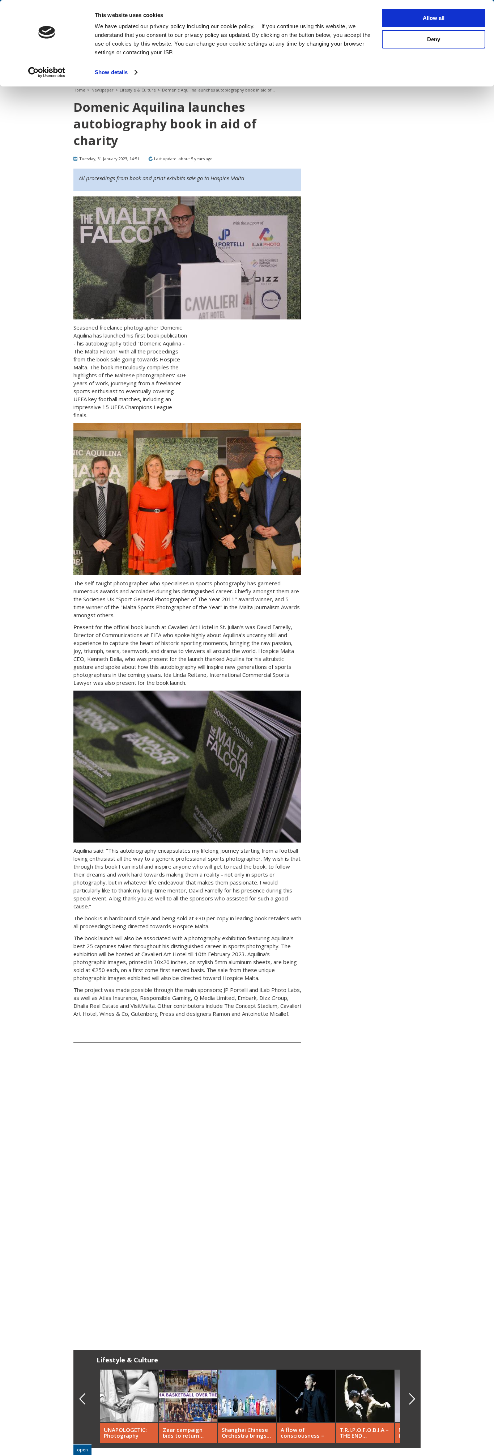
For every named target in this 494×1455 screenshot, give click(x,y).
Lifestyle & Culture (138, 90)
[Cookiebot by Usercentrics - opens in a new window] (46, 72)
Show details (111, 72)
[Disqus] (187, 1222)
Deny (433, 39)
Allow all (433, 18)
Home (79, 90)
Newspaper (102, 90)
